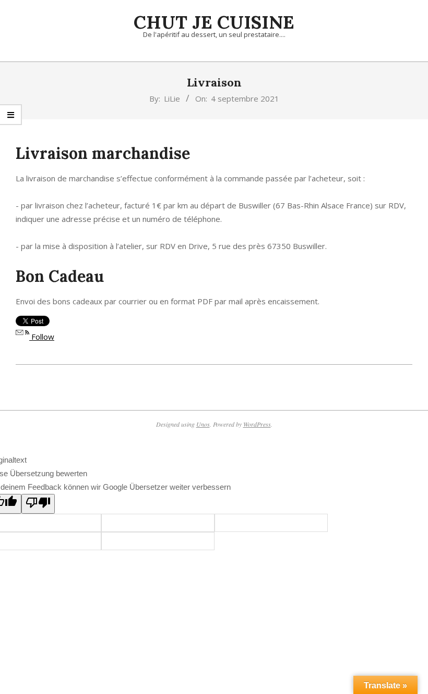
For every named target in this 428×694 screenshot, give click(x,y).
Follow (41, 336)
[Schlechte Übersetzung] (38, 504)
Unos (203, 424)
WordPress (257, 424)
